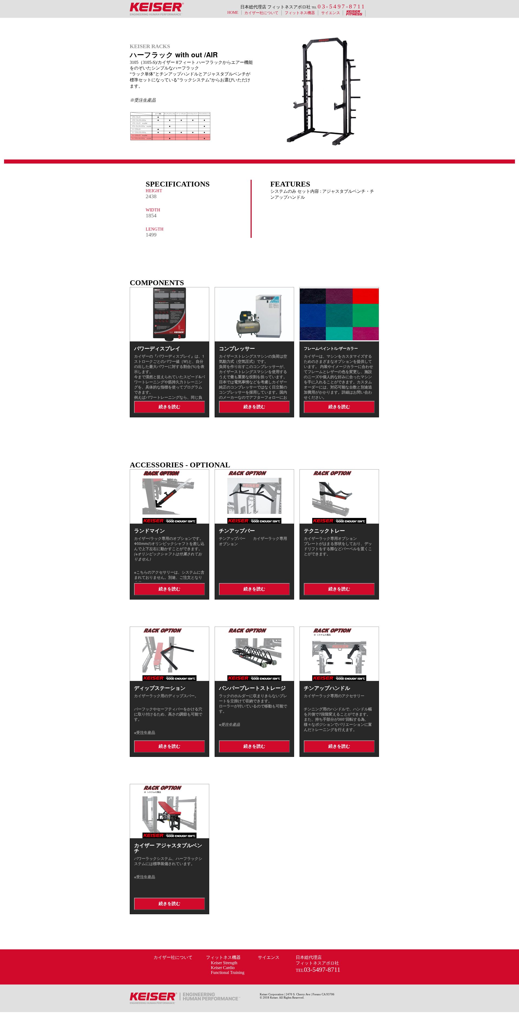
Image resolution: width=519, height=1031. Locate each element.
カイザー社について (261, 13)
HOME (232, 12)
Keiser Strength (224, 962)
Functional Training (227, 972)
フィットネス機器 (223, 957)
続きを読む (169, 406)
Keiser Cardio (223, 967)
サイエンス (330, 13)
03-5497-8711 (341, 6)
